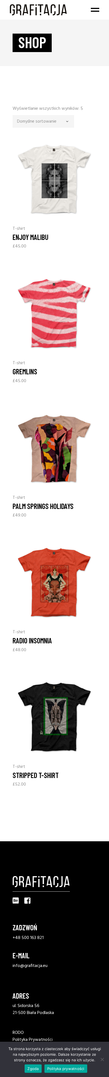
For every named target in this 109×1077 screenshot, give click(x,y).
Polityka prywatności (65, 1068)
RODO (18, 1032)
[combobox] (43, 121)
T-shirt (19, 228)
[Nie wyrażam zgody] (102, 1059)
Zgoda (33, 1068)
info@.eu (30, 965)
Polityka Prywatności (33, 1039)
